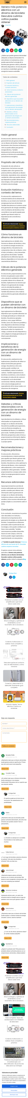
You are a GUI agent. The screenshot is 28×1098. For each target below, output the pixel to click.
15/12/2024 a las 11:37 (11, 910)
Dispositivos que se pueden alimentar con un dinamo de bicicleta (14, 101)
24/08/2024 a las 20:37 (14, 835)
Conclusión (9, 127)
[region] (14, 1084)
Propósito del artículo (12, 83)
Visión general (10, 80)
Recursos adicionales (13, 125)
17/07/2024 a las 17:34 (13, 795)
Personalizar (14, 1090)
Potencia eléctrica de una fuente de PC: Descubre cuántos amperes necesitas (14, 544)
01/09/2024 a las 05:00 (11, 854)
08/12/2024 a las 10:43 (11, 892)
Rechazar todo (14, 1094)
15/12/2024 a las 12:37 (13, 928)
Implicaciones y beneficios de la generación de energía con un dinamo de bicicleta (14, 107)
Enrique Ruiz (8, 25)
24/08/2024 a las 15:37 (11, 814)
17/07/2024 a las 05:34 (11, 775)
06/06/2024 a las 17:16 (11, 757)
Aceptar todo (14, 1086)
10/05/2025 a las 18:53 (11, 946)
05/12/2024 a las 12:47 (11, 872)
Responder (5, 768)
